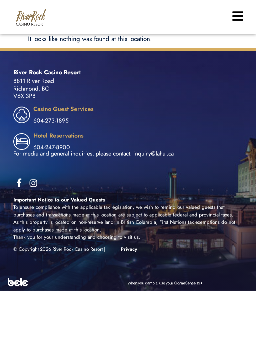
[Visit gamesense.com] (128, 282)
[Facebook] (19, 182)
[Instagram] (33, 183)
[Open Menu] (237, 16)
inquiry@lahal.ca (153, 153)
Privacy (129, 249)
